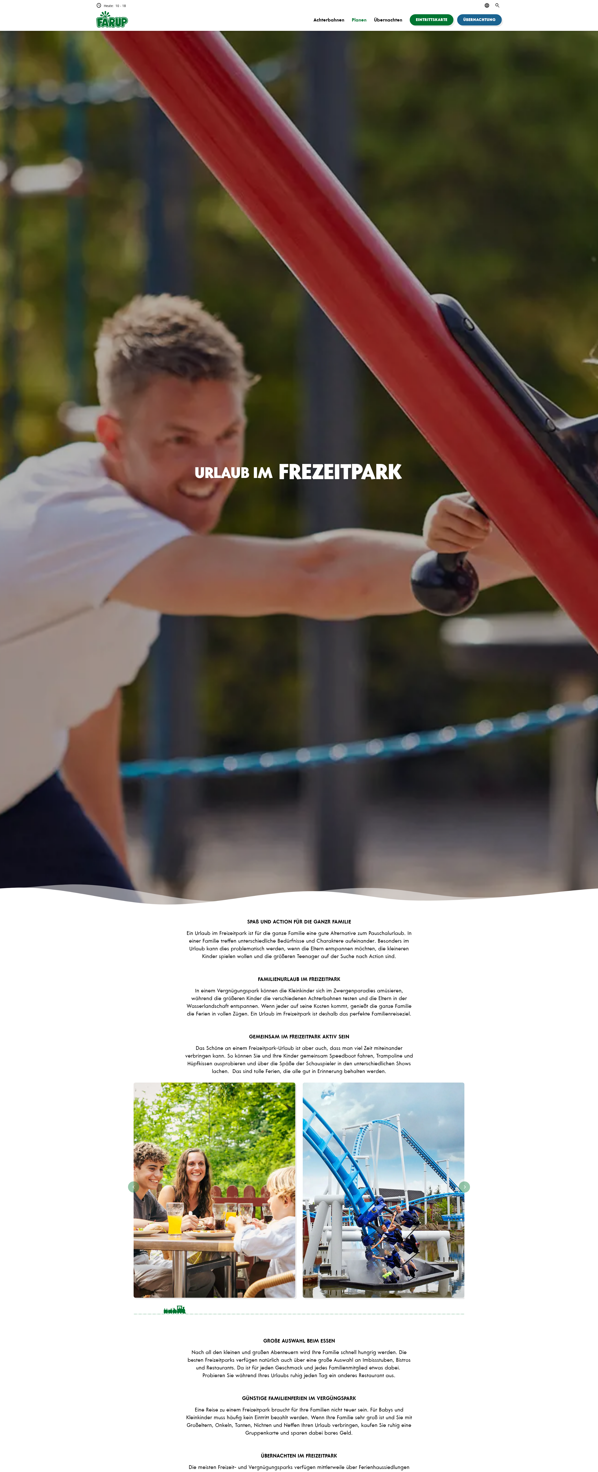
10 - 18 (111, 5)
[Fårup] (112, 20)
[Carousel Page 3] (340, 1308)
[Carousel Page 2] (257, 1308)
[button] (431, 19)
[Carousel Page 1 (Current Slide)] (175, 1308)
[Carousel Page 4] (423, 1308)
